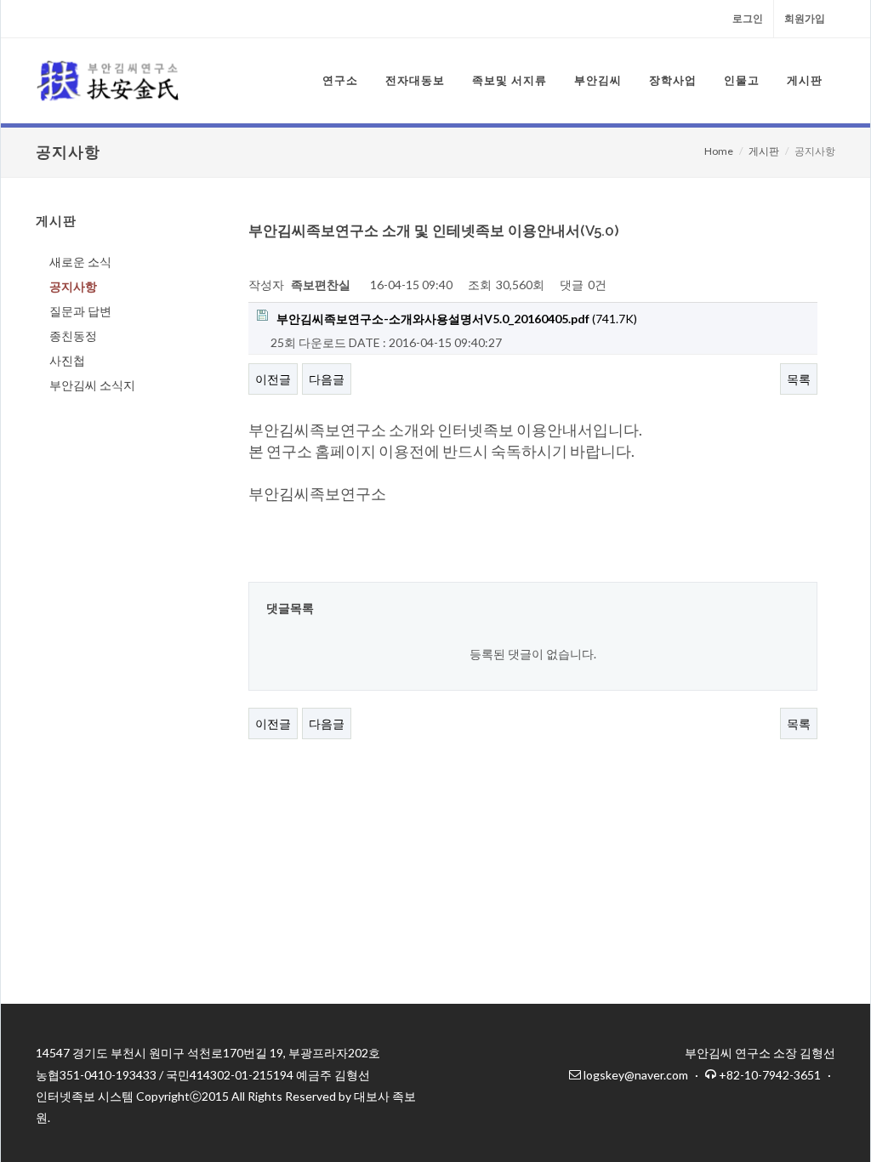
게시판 (764, 151)
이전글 (273, 379)
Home (718, 151)
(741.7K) (456, 318)
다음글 (326, 379)
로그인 (747, 18)
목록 (799, 379)
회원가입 (804, 18)
